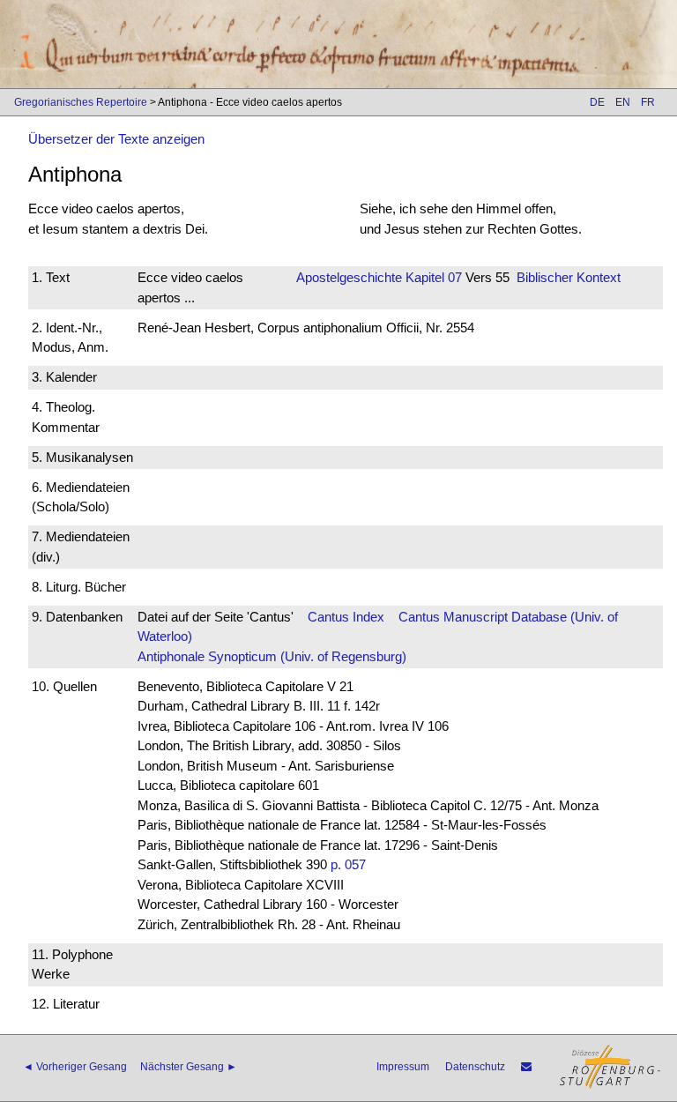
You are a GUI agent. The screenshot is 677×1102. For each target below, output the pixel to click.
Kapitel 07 (432, 277)
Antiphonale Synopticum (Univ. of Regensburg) (272, 656)
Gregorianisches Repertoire (80, 102)
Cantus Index (346, 616)
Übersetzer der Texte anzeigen (116, 138)
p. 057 (348, 864)
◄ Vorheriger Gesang (75, 1067)
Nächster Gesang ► (188, 1067)
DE (597, 102)
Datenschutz (475, 1067)
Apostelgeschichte (349, 277)
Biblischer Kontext (569, 277)
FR (648, 102)
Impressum (402, 1067)
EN (622, 102)
